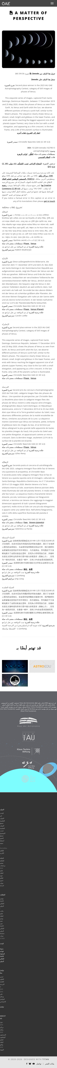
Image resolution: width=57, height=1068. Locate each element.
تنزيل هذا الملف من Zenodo (43, 73)
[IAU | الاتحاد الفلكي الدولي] (27, 738)
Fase (26, 522)
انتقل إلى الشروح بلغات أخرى (28, 133)
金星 (31, 569)
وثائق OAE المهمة (2, 1047)
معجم (1, 863)
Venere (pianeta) (36, 522)
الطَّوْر (30, 154)
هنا (42, 185)
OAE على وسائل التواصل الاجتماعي (3, 997)
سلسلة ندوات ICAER (2, 935)
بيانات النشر (49, 1063)
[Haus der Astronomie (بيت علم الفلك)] (27, 723)
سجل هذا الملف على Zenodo (43, 79)
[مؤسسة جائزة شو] (27, 780)
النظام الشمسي (44, 157)
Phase (27, 243)
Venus (33, 243)
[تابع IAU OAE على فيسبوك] (26, 1063)
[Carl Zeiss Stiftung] (27, 766)
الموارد (2, 809)
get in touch (49, 201)
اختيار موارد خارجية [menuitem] (2, 883)
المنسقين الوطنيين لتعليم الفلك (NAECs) (18, 179)
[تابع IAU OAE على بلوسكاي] (30, 1063)
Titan (45, 1059)
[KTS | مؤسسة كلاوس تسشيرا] (27, 753)
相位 (26, 569)
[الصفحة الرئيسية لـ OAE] (6, 3)
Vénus (33, 447)
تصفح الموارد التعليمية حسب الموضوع (2, 828)
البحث (2, 943)
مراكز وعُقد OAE (46, 175)
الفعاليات (2, 895)
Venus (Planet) (37, 309)
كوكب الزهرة (22, 154)
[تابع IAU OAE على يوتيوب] (34, 1063)
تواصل (2, 1007)
